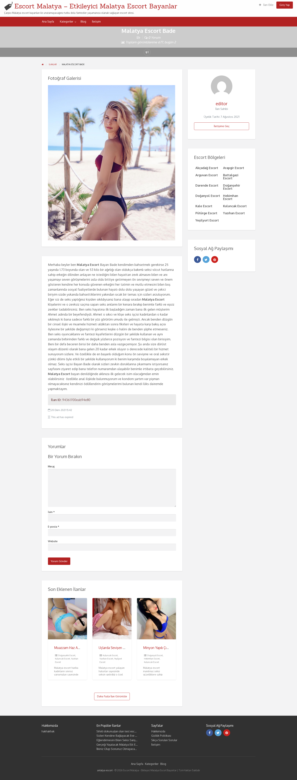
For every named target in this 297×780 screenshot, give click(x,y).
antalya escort (105, 770)
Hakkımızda (158, 731)
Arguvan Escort (206, 175)
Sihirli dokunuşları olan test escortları (119, 731)
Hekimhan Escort (152, 658)
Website (53, 541)
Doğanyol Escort (155, 655)
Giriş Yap (284, 5)
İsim (51, 512)
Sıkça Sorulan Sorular (164, 740)
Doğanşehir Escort (66, 655)
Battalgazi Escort (230, 176)
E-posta (53, 526)
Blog (83, 21)
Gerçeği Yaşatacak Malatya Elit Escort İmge (122, 744)
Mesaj (51, 466)
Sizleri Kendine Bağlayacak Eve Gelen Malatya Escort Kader (132, 735)
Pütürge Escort (206, 213)
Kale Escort (203, 206)
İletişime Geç (221, 126)
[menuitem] (266, 5)
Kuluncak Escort (62, 658)
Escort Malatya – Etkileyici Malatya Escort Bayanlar (95, 6)
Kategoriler (66, 21)
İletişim (96, 21)
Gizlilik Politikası (161, 735)
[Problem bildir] (147, 52)
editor (222, 103)
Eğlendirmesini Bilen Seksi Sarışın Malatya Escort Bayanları (132, 740)
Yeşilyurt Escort (207, 220)
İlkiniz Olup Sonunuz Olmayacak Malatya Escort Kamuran (131, 749)
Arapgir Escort (233, 168)
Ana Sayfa (48, 21)
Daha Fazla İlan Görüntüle (112, 696)
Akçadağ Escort (206, 168)
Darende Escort (206, 185)
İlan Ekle (268, 5)
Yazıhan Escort (106, 658)
